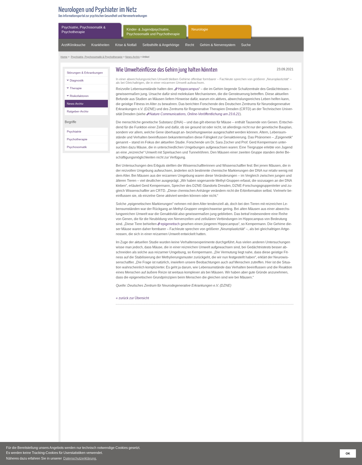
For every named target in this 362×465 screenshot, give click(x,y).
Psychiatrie (74, 131)
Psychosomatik (77, 147)
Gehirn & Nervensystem (217, 45)
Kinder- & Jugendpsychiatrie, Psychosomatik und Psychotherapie (153, 32)
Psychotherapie (77, 139)
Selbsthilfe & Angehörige (160, 45)
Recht (189, 45)
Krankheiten (100, 45)
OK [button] (348, 453)
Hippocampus (188, 89)
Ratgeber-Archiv (77, 111)
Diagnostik (77, 80)
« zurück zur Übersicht (132, 298)
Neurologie (199, 29)
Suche (246, 45)
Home (64, 56)
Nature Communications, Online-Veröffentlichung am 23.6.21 (195, 114)
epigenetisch (170, 224)
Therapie (76, 88)
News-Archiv (132, 56)
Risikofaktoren (79, 96)
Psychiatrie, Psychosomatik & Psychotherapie (84, 30)
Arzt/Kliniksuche (73, 45)
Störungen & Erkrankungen (85, 72)
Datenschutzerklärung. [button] (80, 458)
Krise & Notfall (126, 45)
